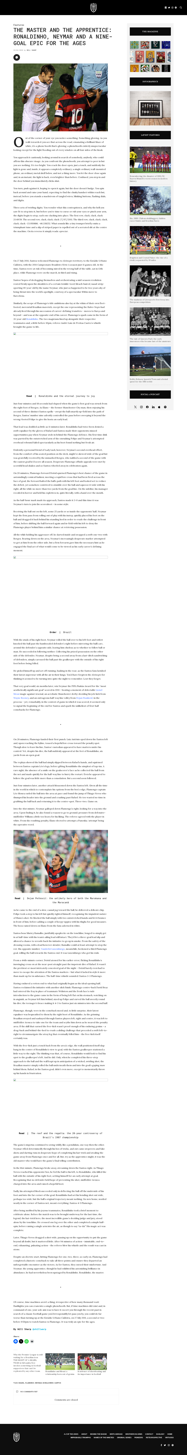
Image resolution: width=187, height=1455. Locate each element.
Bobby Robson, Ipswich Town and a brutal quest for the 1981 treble (149, 380)
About (84, 1434)
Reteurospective (154, 1438)
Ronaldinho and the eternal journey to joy (60, 396)
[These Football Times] (93, 7)
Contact (149, 1434)
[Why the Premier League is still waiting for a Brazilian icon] (29, 1362)
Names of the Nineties (104, 1438)
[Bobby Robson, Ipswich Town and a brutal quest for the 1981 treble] (150, 361)
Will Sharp (31, 50)
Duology (160, 1434)
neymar (38, 1383)
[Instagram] (141, 407)
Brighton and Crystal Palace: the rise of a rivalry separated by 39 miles (148, 258)
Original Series (124, 1438)
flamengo (29, 1383)
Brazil (61, 632)
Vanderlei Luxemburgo (53, 949)
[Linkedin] (153, 407)
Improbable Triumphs (81, 1438)
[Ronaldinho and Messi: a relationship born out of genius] (60, 1361)
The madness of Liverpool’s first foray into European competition (149, 300)
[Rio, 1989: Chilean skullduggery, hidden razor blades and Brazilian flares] (150, 200)
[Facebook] (147, 407)
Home (169, 1434)
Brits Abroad (116, 1434)
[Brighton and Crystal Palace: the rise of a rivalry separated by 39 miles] (150, 240)
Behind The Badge (98, 1434)
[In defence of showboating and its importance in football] (92, 1361)
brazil (21, 1383)
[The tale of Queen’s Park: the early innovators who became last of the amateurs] (150, 321)
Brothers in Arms (134, 1434)
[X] (135, 407)
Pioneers (138, 1438)
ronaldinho (48, 1383)
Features (18, 24)
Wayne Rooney (21, 698)
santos (57, 1383)
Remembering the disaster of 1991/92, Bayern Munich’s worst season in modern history (148, 178)
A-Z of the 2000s (71, 1434)
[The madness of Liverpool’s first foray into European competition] (150, 280)
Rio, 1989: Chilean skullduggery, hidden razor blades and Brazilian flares (147, 219)
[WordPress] (159, 407)
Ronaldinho (32, 319)
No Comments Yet (29, 1392)
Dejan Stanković (84, 698)
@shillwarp (39, 1329)
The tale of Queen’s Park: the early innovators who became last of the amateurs (150, 340)
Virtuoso (169, 1438)
